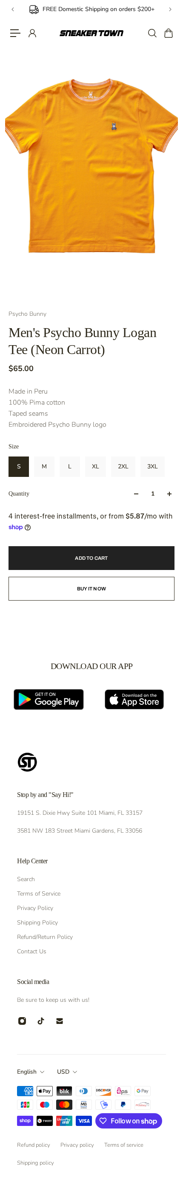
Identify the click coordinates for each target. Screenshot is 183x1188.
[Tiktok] (40, 1021)
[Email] (59, 1021)
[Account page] (32, 33)
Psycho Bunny (27, 314)
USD (63, 1072)
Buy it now (91, 588)
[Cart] (168, 33)
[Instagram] (22, 1021)
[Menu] (15, 33)
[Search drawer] (152, 33)
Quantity (19, 494)
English (27, 1072)
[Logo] (92, 33)
